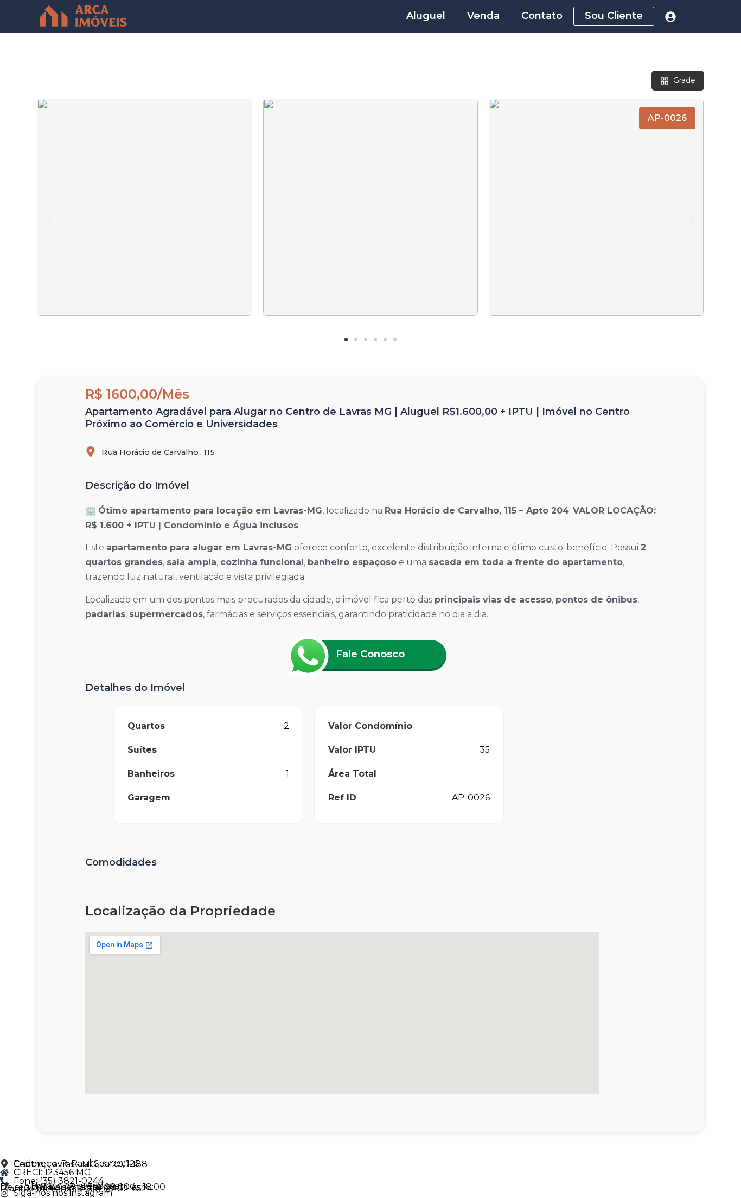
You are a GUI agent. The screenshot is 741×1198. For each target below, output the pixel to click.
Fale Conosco (370, 654)
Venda (483, 16)
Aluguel (425, 16)
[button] (49, 222)
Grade (684, 80)
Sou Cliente (614, 16)
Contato (542, 16)
